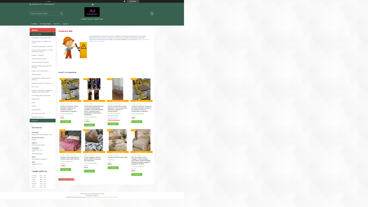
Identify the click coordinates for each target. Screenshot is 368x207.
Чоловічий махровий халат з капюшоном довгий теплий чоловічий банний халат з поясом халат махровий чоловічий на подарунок (94, 110)
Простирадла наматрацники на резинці (41, 78)
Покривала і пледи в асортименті (42, 38)
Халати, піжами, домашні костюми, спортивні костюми (42, 50)
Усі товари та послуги (66, 179)
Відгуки (65, 24)
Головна (34, 24)
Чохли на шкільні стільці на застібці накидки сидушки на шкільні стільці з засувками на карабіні (141, 108)
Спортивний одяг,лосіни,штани (41, 95)
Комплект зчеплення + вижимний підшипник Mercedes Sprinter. (42, 91)
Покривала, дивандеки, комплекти (42, 46)
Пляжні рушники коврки (39, 59)
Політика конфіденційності (110, 197)
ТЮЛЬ (33, 103)
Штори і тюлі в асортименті (40, 71)
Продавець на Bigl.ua (92, 195)
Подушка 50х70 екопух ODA (117, 157)
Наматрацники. (36, 74)
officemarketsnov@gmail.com (40, 159)
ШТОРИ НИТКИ (36, 110)
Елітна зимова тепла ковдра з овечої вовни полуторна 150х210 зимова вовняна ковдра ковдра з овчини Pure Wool (141, 160)
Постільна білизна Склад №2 (40, 62)
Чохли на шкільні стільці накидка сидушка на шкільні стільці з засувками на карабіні (69, 108)
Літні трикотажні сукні (38, 113)
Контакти (57, 24)
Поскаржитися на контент (93, 197)
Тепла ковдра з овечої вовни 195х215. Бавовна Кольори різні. (92, 158)
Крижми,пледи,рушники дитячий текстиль (42, 66)
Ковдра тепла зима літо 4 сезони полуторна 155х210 (69, 158)
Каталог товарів (45, 24)
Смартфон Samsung (38, 117)
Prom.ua (101, 194)
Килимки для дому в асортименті (42, 83)
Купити (67, 122)
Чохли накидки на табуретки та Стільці (41, 42)
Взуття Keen (35, 87)
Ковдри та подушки (38, 55)
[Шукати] (61, 13)
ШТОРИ (34, 106)
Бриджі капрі (35, 99)
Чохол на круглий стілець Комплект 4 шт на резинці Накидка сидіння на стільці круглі (117, 108)
